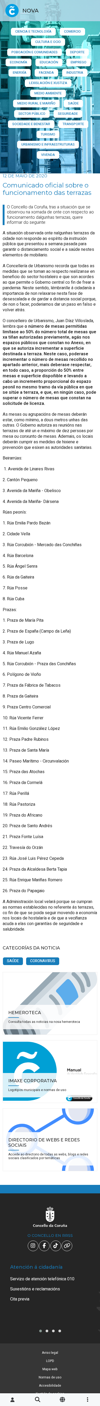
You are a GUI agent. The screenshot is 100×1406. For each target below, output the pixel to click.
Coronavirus (42, 961)
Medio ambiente (48, 93)
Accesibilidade (50, 1385)
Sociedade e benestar (31, 123)
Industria (74, 72)
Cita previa (19, 1299)
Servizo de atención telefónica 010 (42, 1279)
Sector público (31, 113)
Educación (49, 62)
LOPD (50, 1361)
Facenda (46, 72)
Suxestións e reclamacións (35, 1289)
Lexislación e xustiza (48, 82)
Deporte (77, 52)
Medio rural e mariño (36, 103)
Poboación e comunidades (34, 52)
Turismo (48, 134)
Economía (18, 62)
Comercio (72, 31)
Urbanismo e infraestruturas (48, 144)
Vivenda (48, 154)
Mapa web (50, 1369)
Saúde (73, 103)
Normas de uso (50, 1377)
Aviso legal (50, 1352)
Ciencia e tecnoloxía (33, 31)
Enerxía (19, 72)
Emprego (78, 62)
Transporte (73, 123)
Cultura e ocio (48, 41)
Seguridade (68, 113)
